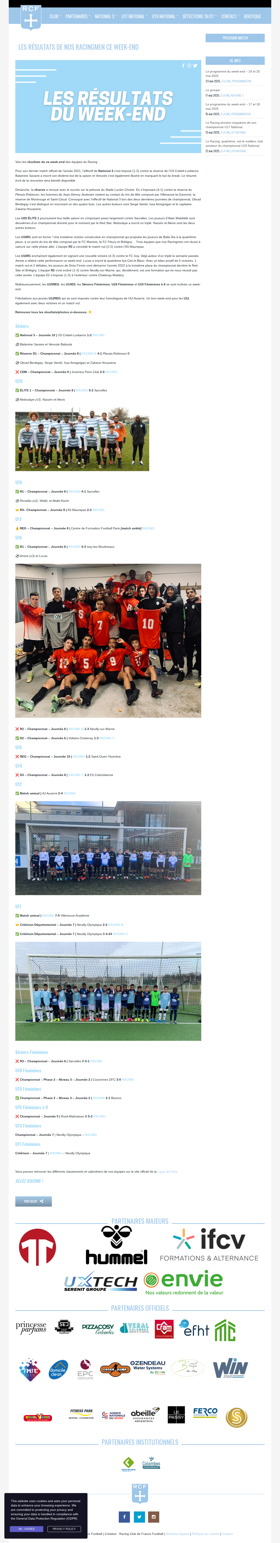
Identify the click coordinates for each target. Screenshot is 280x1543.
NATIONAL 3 (237, 95)
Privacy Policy (64, 1529)
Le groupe (213, 90)
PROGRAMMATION (241, 81)
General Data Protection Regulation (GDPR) (46, 1518)
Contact (227, 1534)
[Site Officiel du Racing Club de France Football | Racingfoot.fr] (19, 15)
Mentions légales (177, 1534)
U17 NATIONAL (238, 132)
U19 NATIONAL (238, 151)
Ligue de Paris (167, 1171)
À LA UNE (226, 81)
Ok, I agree (26, 1529)
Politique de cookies (205, 1534)
